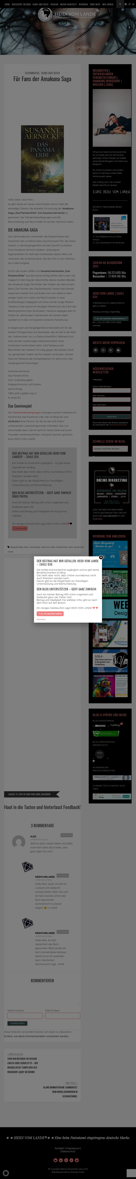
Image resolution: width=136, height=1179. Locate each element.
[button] (6, 1173)
